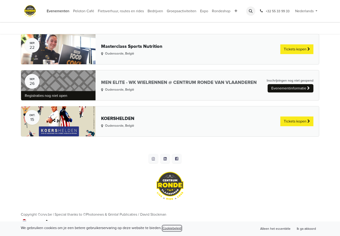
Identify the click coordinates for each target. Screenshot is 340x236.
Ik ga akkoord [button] (306, 229)
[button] (250, 11)
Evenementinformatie (289, 88)
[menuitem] (58, 11)
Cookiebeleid (172, 228)
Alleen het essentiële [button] (275, 229)
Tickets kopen (295, 49)
